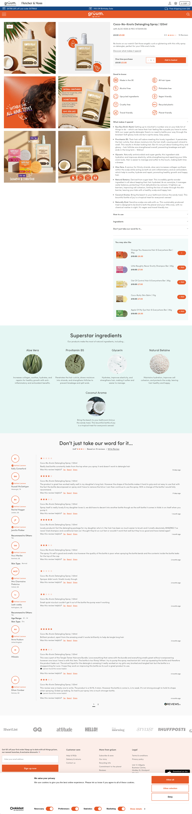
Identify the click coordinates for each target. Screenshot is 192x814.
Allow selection (170, 788)
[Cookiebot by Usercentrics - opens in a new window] (16, 809)
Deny (170, 797)
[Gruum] (10, 3)
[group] (96, 464)
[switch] (75, 809)
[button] (93, 704)
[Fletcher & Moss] (32, 3)
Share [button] (75, 470)
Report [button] (69, 470)
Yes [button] (64, 470)
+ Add (182, 253)
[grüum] (96, 14)
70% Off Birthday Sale (103, 8)
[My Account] (170, 3)
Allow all (170, 780)
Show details (136, 809)
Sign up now (30, 768)
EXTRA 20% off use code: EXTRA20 (22, 8)
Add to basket (171, 59)
